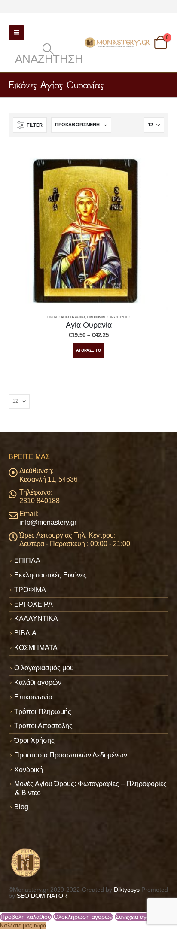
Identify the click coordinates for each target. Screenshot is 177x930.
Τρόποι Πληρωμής (42, 711)
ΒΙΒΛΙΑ (25, 633)
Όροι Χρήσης (34, 740)
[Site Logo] (118, 42)
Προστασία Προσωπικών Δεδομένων (70, 755)
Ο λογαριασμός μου (44, 668)
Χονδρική (28, 769)
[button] (16, 32)
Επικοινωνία (33, 697)
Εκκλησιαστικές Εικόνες (50, 575)
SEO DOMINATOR (42, 895)
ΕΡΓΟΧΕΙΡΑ (33, 604)
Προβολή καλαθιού (25, 916)
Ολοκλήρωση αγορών (83, 916)
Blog (21, 807)
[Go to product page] (88, 230)
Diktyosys (127, 889)
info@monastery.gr (47, 522)
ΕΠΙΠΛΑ (27, 560)
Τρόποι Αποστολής (43, 725)
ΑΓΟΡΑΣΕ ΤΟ (88, 350)
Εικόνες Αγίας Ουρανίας (66, 317)
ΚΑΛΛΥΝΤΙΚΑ (36, 618)
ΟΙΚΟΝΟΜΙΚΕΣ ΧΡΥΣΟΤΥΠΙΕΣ (108, 317)
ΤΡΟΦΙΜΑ (30, 589)
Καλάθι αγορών (37, 682)
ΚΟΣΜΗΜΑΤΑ (36, 647)
